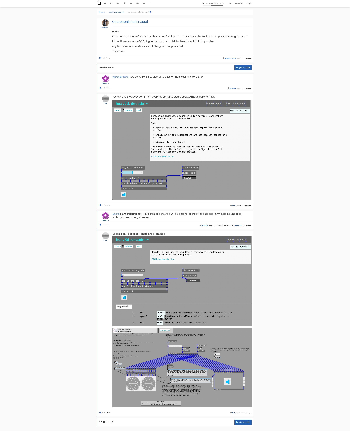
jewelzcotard (105, 27)
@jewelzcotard (120, 77)
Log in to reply (243, 67)
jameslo (105, 83)
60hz (105, 103)
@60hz (115, 214)
